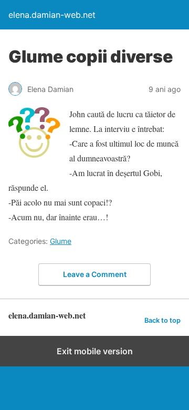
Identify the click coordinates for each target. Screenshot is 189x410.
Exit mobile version (95, 351)
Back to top (162, 320)
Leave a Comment (95, 274)
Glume (60, 241)
